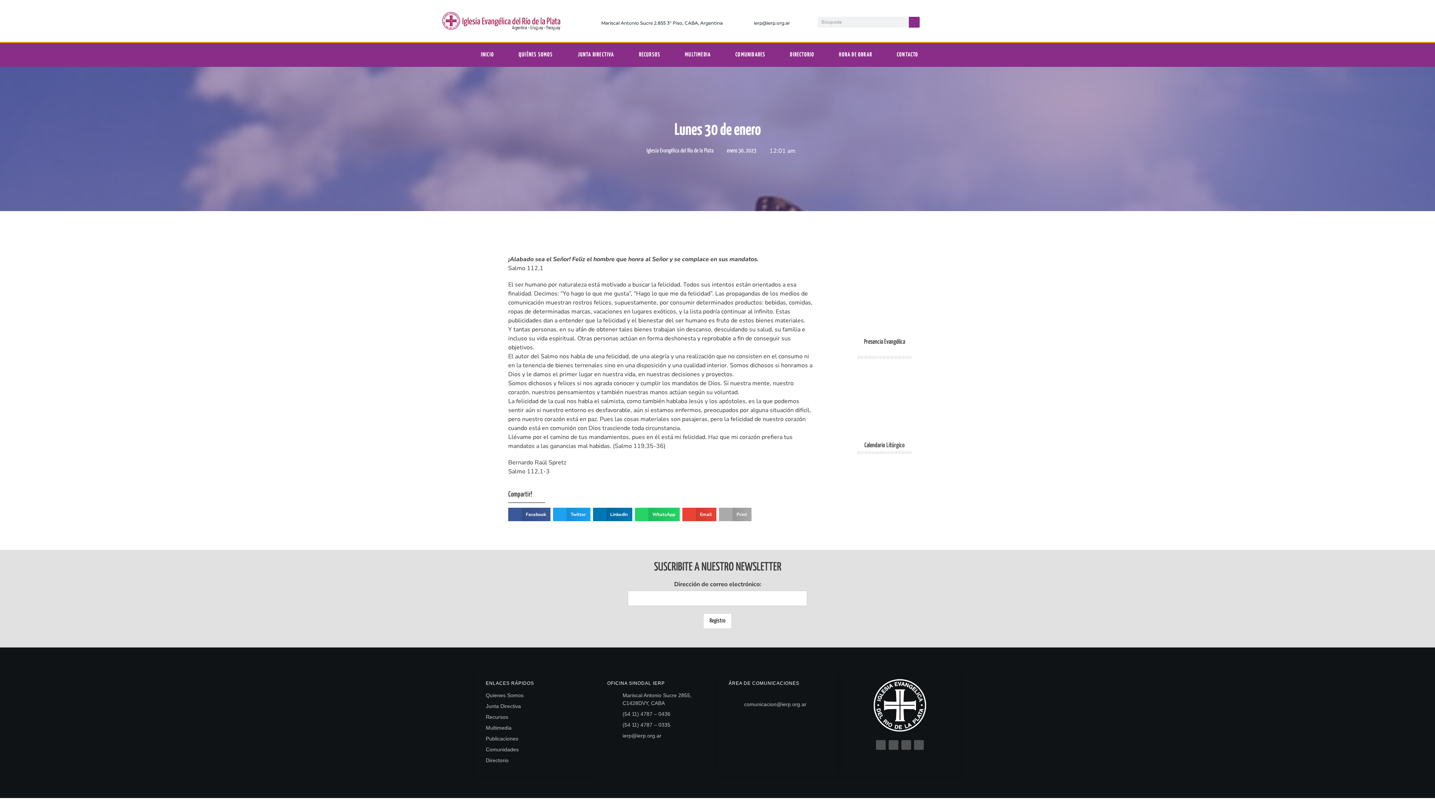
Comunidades (750, 55)
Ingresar (884, 501)
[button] (529, 514)
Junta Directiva (596, 55)
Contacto (908, 55)
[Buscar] (914, 22)
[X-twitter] (955, 21)
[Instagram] (970, 21)
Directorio (802, 55)
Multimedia (698, 55)
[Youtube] (986, 21)
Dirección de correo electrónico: (717, 584)
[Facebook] (881, 745)
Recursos (650, 55)
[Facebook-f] (940, 21)
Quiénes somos (536, 55)
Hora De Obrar (855, 55)
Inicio (487, 55)
